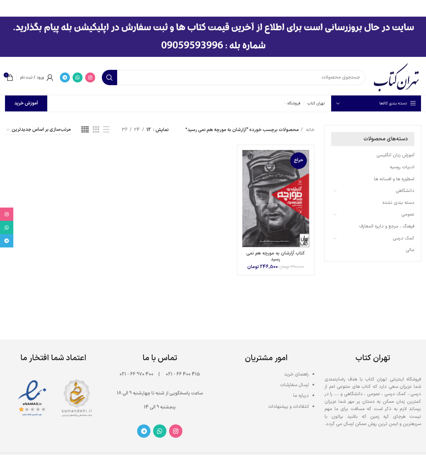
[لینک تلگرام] (65, 77)
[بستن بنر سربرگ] (8, 6)
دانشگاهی (405, 190)
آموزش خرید (26, 103)
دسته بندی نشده (398, 202)
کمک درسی (403, 238)
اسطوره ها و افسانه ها (394, 179)
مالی (410, 249)
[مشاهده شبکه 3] (96, 129)
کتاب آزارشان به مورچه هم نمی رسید (275, 256)
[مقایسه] (247, 160)
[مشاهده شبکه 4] (85, 129)
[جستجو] (109, 77)
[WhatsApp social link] (78, 77)
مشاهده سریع (247, 175)
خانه (310, 129)
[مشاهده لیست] (106, 129)
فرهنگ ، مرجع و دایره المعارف (386, 226)
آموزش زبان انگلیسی (395, 155)
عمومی (407, 214)
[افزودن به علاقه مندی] (247, 190)
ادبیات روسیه (402, 167)
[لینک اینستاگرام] (90, 77)
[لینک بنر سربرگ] (223, 6)
